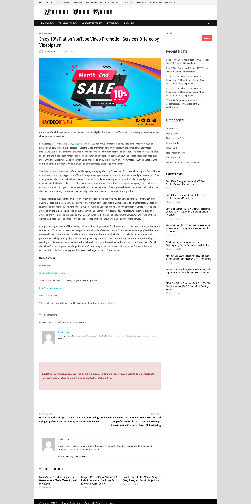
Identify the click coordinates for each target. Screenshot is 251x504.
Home (59, 2)
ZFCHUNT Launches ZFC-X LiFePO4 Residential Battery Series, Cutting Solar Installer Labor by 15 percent (185, 80)
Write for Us (170, 2)
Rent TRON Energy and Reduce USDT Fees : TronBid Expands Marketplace (186, 183)
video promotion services (56, 171)
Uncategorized (173, 157)
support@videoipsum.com (52, 272)
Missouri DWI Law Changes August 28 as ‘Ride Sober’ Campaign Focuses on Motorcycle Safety (188, 257)
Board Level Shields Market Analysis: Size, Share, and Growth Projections (142, 478)
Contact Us (78, 2)
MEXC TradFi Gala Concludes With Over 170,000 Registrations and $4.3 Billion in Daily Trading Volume (188, 286)
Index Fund (129, 23)
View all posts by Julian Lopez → (72, 456)
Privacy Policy (122, 2)
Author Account (156, 2)
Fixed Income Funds (68, 23)
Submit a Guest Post (138, 2)
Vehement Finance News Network (182, 162)
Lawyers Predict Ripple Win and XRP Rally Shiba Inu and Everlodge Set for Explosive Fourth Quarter (100, 480)
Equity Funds (48, 23)
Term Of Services (107, 2)
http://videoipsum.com (50, 287)
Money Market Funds (92, 23)
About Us (68, 2)
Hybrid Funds (112, 23)
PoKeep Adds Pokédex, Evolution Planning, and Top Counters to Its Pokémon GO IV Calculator (188, 271)
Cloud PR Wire (45, 33)
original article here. (106, 303)
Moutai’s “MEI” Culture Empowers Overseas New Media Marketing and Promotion (58, 480)
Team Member (91, 2)
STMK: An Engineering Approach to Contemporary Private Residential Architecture (183, 104)
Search (169, 33)
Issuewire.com (82, 143)
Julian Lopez (51, 51)
